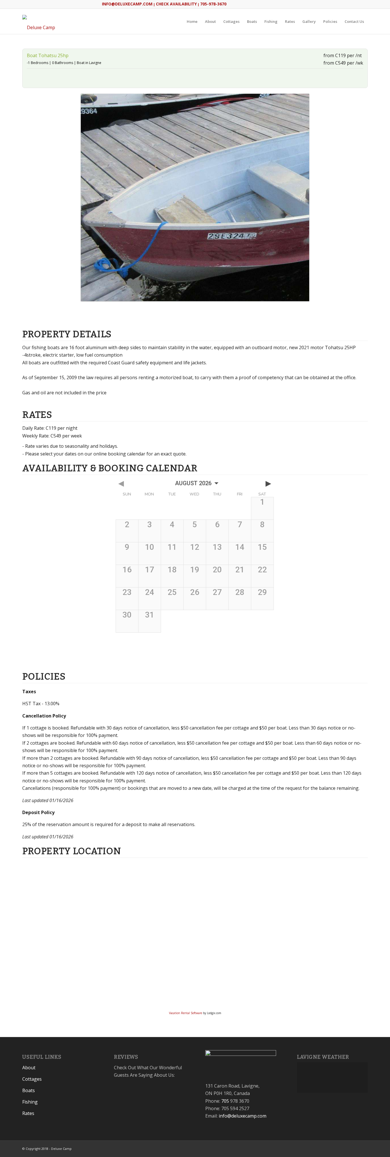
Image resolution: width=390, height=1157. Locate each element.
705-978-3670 (213, 4)
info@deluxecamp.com (242, 1116)
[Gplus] (363, 1148)
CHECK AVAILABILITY (176, 4)
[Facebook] (355, 1148)
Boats (28, 1090)
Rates (28, 1113)
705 (225, 1101)
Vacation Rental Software (185, 1013)
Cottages (32, 1079)
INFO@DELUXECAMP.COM (127, 4)
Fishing (30, 1102)
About (28, 1067)
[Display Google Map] (34, 77)
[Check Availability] (195, 314)
